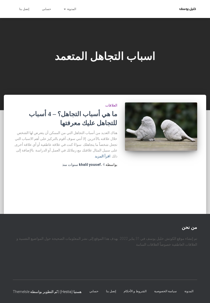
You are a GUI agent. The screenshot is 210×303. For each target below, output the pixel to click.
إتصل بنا (24, 9)
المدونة (71, 9)
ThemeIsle (21, 291)
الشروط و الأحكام (135, 291)
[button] (65, 9)
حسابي (46, 9)
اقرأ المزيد (102, 156)
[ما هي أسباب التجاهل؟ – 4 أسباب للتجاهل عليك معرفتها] (161, 126)
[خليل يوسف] (187, 9)
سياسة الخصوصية (165, 291)
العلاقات (111, 105)
